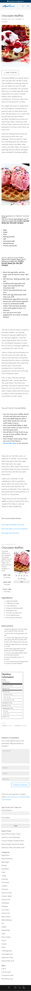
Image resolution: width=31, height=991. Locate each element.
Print (21, 582)
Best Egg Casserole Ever (10, 533)
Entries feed (6, 972)
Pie (3, 923)
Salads (4, 927)
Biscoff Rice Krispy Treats (11, 834)
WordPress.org (7, 979)
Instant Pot (6, 913)
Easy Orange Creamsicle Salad (13, 844)
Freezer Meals (7, 896)
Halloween (5, 903)
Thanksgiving (6, 951)
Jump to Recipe (11, 72)
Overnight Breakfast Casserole (13, 525)
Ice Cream (5, 910)
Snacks (4, 944)
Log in (4, 968)
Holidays (5, 906)
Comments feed (7, 975)
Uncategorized (7, 954)
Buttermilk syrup (9, 443)
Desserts (5, 889)
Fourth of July (7, 893)
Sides (3, 934)
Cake (3, 872)
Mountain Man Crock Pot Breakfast (15, 529)
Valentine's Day (7, 957)
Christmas (5, 882)
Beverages (5, 862)
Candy (4, 876)
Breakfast (18, 19)
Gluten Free (6, 899)
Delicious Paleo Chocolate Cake (13, 847)
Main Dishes (6, 917)
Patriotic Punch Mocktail (11, 837)
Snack (4, 940)
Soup (3, 947)
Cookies (4, 886)
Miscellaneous (7, 920)
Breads (4, 865)
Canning (5, 879)
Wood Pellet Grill (8, 961)
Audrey (5, 19)
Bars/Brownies (7, 859)
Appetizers (6, 855)
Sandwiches (6, 930)
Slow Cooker (6, 937)
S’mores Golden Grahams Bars (13, 841)
